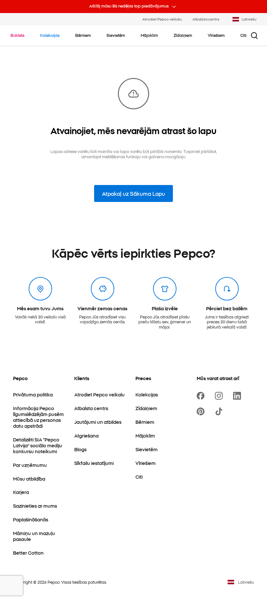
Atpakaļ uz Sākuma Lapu (133, 193)
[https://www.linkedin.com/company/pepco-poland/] (238, 396)
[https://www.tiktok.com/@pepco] (220, 411)
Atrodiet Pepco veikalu (162, 19)
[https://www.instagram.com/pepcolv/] (220, 396)
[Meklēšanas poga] (254, 35)
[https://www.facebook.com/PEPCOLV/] (202, 396)
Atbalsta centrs (205, 19)
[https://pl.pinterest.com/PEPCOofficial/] (202, 411)
